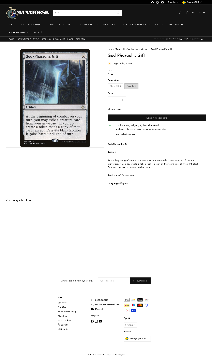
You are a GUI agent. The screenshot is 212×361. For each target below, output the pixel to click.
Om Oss (62, 307)
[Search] (118, 13)
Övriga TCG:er (61, 25)
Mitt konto (63, 329)
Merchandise (18, 32)
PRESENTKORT (23, 39)
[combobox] (87, 13)
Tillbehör (177, 25)
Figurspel (87, 25)
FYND (11, 39)
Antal (110, 93)
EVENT (36, 39)
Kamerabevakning (67, 312)
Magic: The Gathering (25, 25)
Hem (110, 49)
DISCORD (80, 39)
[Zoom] (55, 98)
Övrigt (39, 32)
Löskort (145, 49)
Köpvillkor (63, 316)
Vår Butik (62, 303)
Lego (159, 25)
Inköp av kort (64, 320)
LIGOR (70, 39)
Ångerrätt (63, 325)
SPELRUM (46, 39)
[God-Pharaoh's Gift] (21, 235)
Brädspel (110, 25)
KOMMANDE (59, 39)
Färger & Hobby (135, 25)
